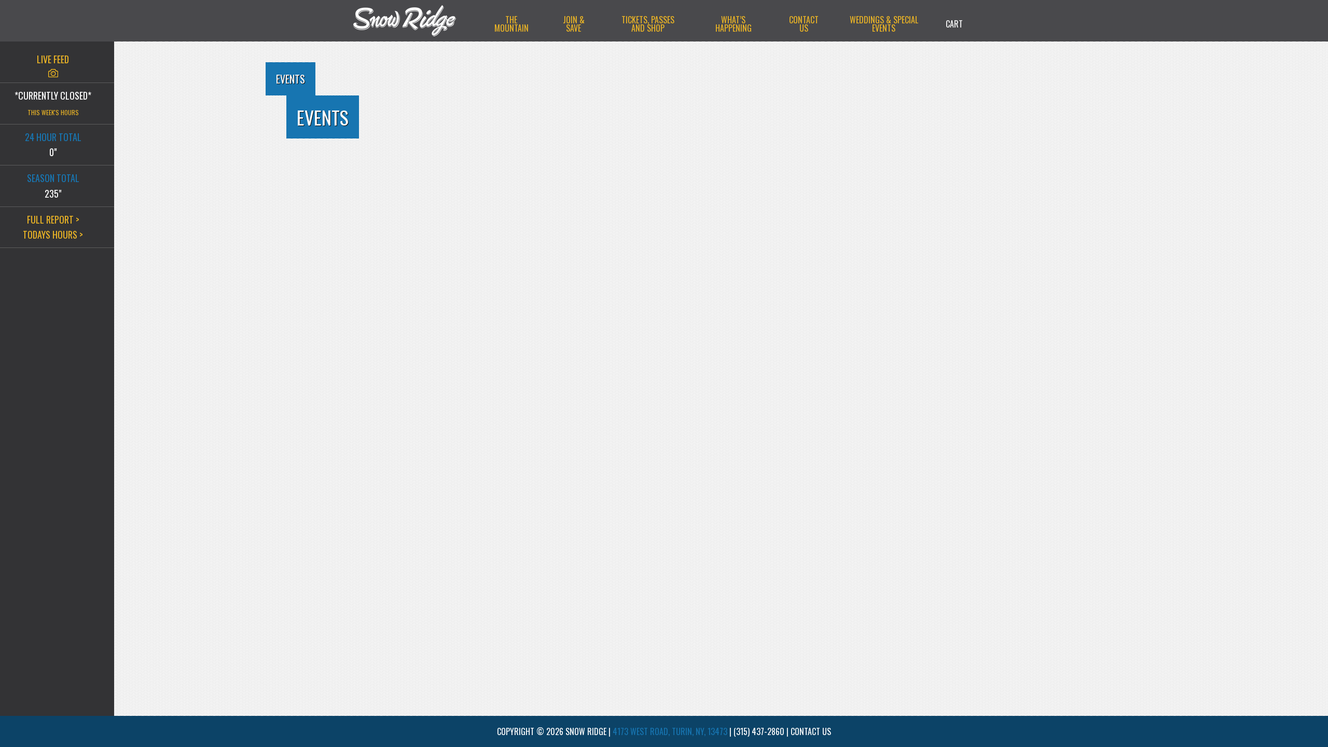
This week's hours (53, 112)
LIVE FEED (53, 59)
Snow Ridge (415, 20)
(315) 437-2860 (759, 731)
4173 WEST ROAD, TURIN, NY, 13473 (670, 731)
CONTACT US (811, 731)
